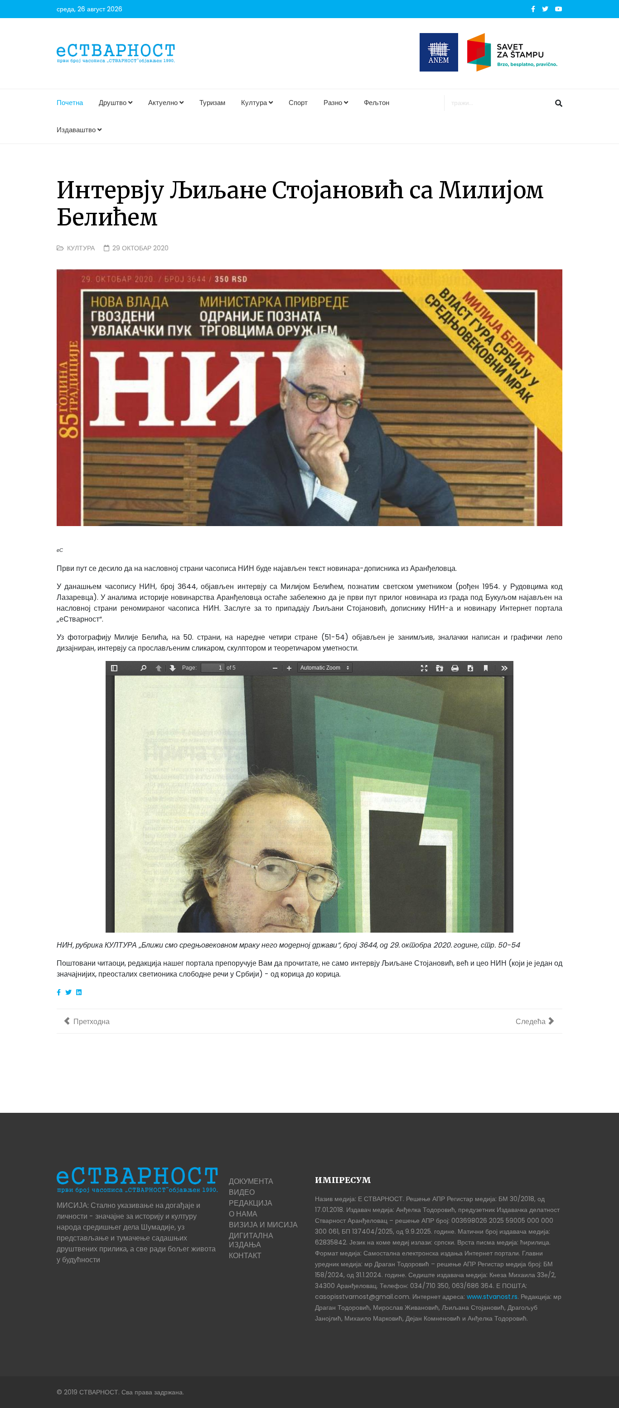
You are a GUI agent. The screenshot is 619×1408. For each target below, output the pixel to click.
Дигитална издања (251, 1240)
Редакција (250, 1203)
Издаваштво (76, 129)
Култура (254, 102)
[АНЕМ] (439, 52)
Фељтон (376, 102)
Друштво (112, 102)
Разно (333, 102)
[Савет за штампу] (514, 52)
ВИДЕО (242, 1192)
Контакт (245, 1255)
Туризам (212, 102)
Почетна (70, 102)
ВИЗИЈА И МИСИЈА (263, 1225)
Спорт (298, 102)
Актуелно (163, 102)
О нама (243, 1214)
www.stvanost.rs (492, 1296)
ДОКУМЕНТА (251, 1181)
